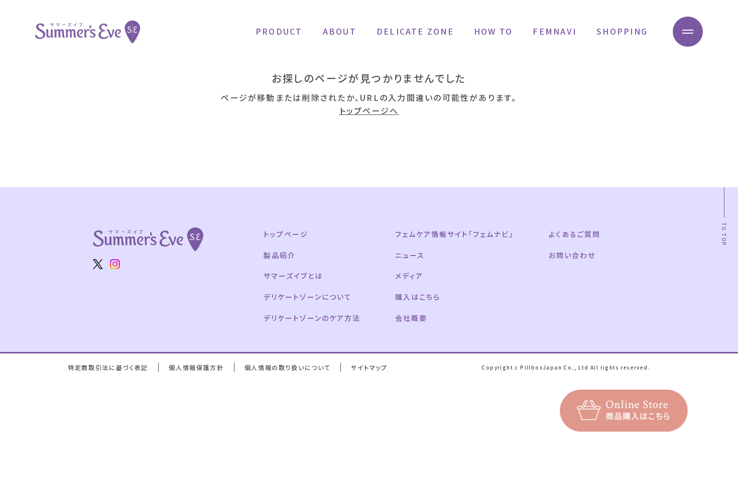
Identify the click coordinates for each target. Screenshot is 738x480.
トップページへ (369, 110)
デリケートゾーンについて (308, 297)
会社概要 (411, 318)
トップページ (286, 234)
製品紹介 (280, 255)
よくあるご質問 (574, 234)
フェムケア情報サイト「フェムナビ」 (454, 234)
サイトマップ (369, 367)
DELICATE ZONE (415, 31)
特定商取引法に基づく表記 (108, 367)
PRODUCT (279, 31)
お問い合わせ (572, 255)
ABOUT (339, 31)
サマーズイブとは (293, 276)
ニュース (410, 255)
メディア (409, 276)
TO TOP (724, 234)
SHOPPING (622, 31)
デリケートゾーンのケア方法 (312, 318)
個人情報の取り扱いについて (287, 367)
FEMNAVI (554, 31)
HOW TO (493, 31)
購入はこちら (417, 297)
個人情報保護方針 (196, 367)
